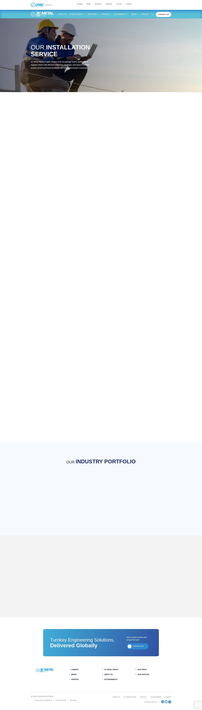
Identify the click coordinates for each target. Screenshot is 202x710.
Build (88, 4)
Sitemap (73, 700)
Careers (129, 4)
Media (134, 14)
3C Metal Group (76, 14)
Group (119, 4)
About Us (62, 14)
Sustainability (120, 14)
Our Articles (143, 674)
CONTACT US (163, 14)
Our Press (141, 669)
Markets (109, 4)
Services (105, 14)
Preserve (98, 4)
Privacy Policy (61, 700)
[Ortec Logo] (42, 5)
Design (79, 4)
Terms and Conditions (43, 700)
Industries (92, 14)
